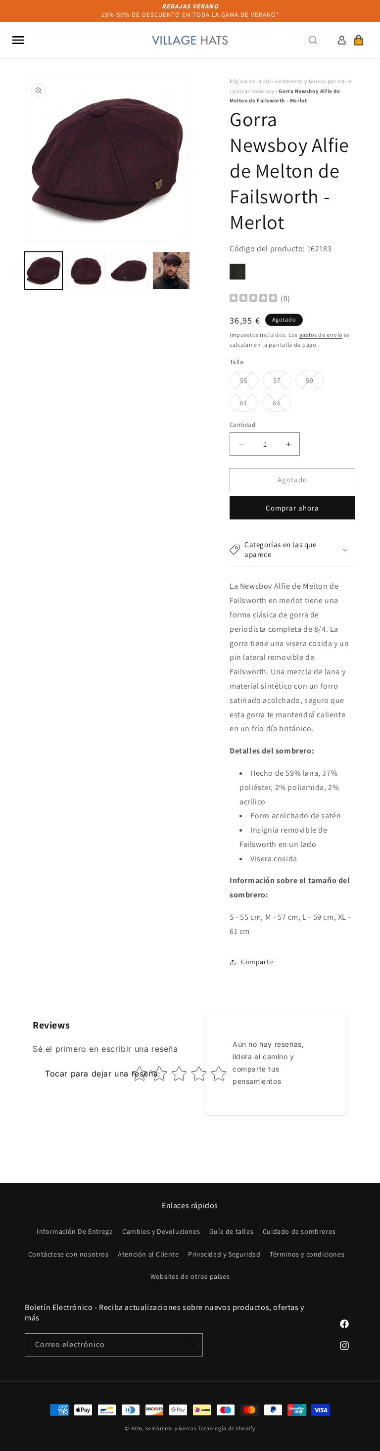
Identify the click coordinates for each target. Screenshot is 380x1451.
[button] (18, 40)
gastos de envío (321, 334)
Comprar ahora (292, 508)
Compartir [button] (257, 961)
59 (315, 382)
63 (282, 405)
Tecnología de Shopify (226, 1428)
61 (249, 405)
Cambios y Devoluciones (161, 1231)
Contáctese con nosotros (68, 1254)
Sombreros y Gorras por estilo (313, 81)
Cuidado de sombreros (299, 1231)
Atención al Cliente (148, 1254)
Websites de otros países (190, 1276)
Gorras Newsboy (253, 91)
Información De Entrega (75, 1231)
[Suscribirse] (191, 1345)
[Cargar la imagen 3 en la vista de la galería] (128, 270)
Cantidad (242, 425)
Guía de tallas (231, 1231)
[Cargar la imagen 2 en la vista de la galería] (86, 270)
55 (249, 382)
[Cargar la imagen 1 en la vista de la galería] (43, 270)
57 (282, 382)
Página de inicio (250, 81)
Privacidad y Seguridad (224, 1254)
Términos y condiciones (307, 1254)
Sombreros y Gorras (171, 1428)
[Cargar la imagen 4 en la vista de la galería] (171, 270)
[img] (253, 299)
